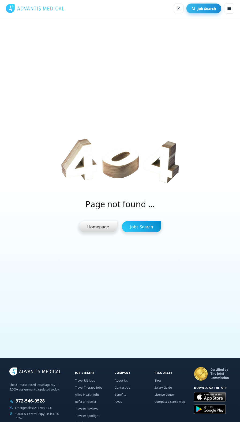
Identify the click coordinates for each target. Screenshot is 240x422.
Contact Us (122, 387)
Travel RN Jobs (85, 380)
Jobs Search (141, 227)
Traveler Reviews (86, 408)
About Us (121, 380)
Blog (157, 380)
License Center (164, 394)
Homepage (98, 227)
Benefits (120, 394)
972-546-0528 (30, 401)
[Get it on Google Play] (210, 409)
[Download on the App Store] (210, 397)
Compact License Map (169, 401)
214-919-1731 (43, 408)
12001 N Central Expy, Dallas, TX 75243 (37, 416)
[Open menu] (229, 8)
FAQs (118, 401)
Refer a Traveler (85, 401)
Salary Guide (163, 387)
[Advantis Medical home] (35, 8)
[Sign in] (179, 8)
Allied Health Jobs (87, 394)
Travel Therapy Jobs (88, 387)
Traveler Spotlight (87, 416)
